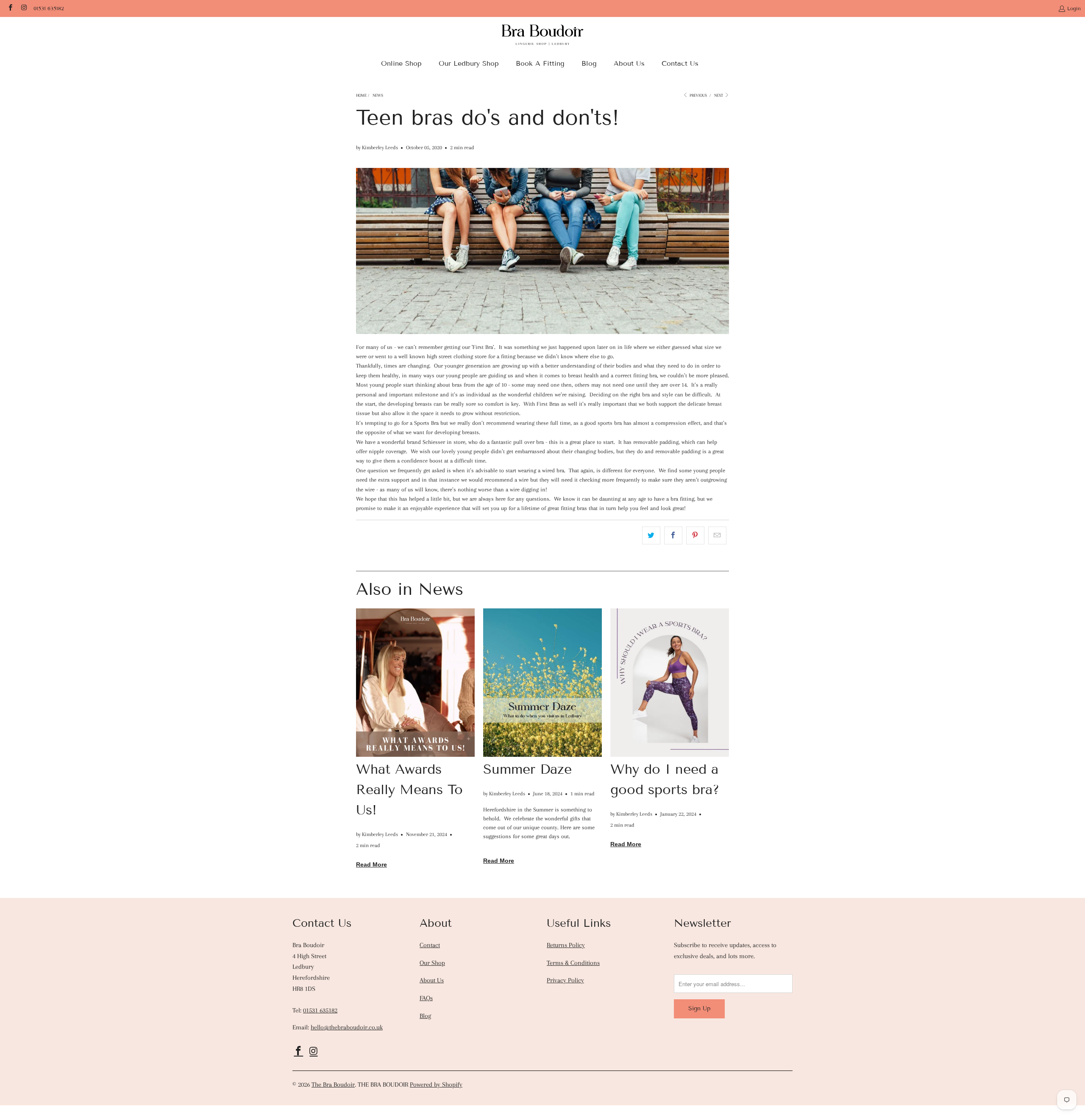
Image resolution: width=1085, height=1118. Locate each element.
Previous (697, 95)
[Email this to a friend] (717, 535)
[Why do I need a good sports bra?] (669, 682)
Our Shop (432, 963)
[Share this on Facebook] (673, 535)
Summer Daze (527, 769)
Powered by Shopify (436, 1084)
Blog (425, 1016)
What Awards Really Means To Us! (409, 789)
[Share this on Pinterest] (695, 535)
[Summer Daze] (542, 682)
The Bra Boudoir (333, 1084)
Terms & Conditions (573, 963)
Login (1074, 8)
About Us (432, 980)
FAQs (426, 998)
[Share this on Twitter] (651, 535)
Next (719, 95)
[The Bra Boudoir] (542, 37)
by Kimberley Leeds (377, 147)
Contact (430, 945)
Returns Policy (566, 945)
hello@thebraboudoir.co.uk (347, 1027)
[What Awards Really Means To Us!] (415, 682)
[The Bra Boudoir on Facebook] (10, 8)
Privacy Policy (565, 980)
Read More (371, 864)
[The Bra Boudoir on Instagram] (23, 8)
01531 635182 (48, 8)
